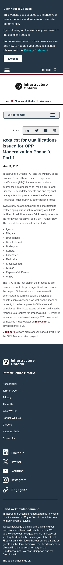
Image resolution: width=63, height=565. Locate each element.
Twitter (16, 462)
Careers (7, 424)
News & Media (11, 431)
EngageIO (19, 490)
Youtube (17, 471)
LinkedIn (17, 453)
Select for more (17, 114)
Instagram (18, 480)
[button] (55, 69)
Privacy (7, 397)
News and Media (25, 101)
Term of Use (10, 390)
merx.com (41, 321)
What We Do (10, 410)
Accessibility (10, 383)
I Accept (13, 58)
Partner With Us (12, 417)
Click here (9, 331)
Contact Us (9, 438)
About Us (8, 404)
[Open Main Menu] (7, 70)
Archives (45, 101)
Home (6, 101)
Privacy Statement (36, 50)
